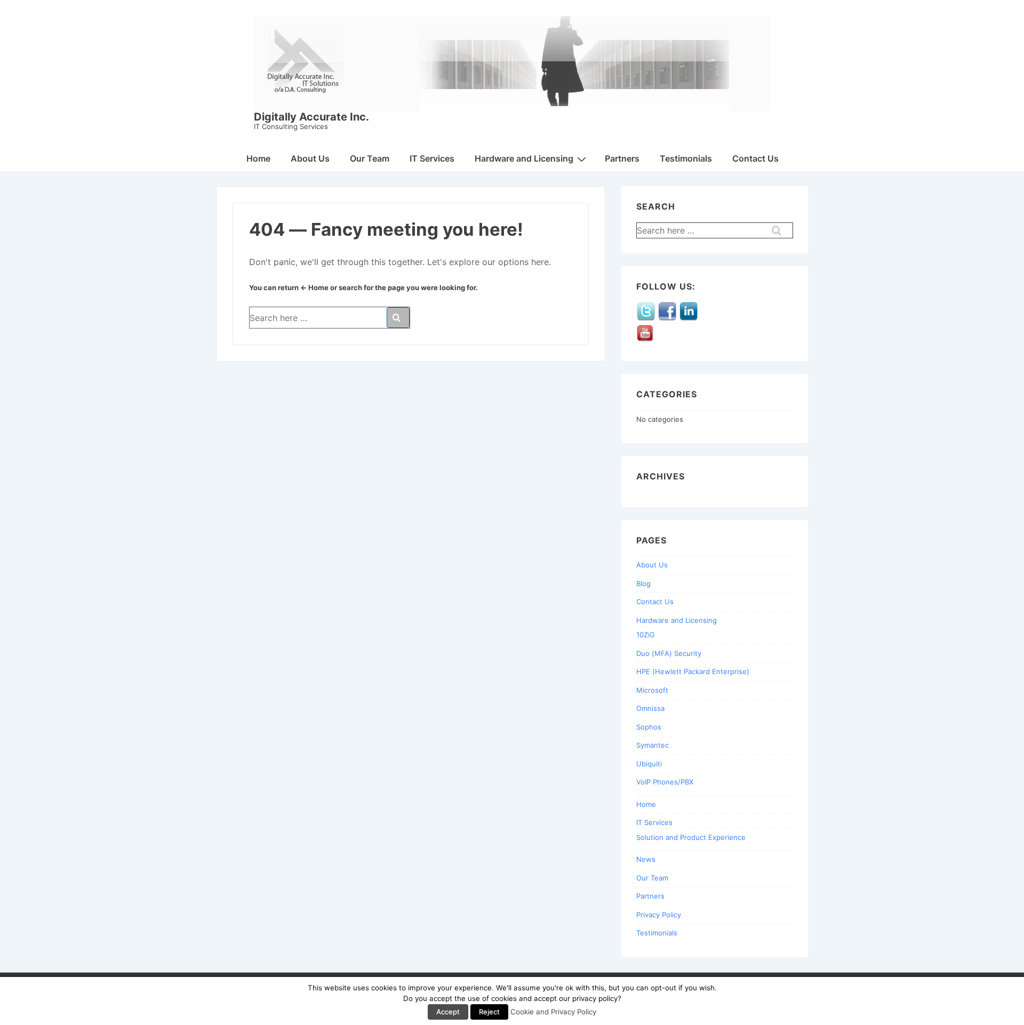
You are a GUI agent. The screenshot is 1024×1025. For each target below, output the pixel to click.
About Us (310, 158)
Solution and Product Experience (691, 837)
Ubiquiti (649, 763)
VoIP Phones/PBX (664, 782)
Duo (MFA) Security (668, 653)
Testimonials (686, 158)
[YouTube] (645, 341)
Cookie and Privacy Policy (553, 1011)
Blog (643, 583)
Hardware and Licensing (524, 158)
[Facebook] (667, 318)
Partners (622, 158)
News (645, 859)
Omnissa (650, 708)
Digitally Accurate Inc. (311, 116)
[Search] (398, 317)
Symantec (652, 745)
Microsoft (652, 690)
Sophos (648, 727)
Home (258, 158)
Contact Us (755, 158)
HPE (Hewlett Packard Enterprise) (692, 671)
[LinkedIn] (688, 318)
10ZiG (645, 634)
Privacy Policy (658, 914)
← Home (314, 287)
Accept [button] (448, 1011)
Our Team (369, 158)
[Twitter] (645, 318)
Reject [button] (489, 1011)
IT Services (432, 158)
